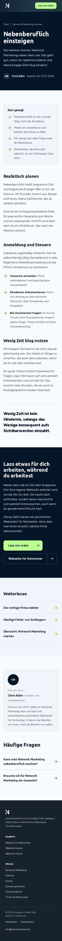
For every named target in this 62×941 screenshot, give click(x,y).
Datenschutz (27, 922)
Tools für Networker (17, 897)
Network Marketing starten (27, 24)
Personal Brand (14, 891)
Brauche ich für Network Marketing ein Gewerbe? (20, 778)
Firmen (9, 881)
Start (6, 24)
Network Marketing (16, 870)
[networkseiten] (7, 5)
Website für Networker (18, 842)
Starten (10, 875)
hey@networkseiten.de (18, 929)
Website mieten (14, 848)
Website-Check (14, 853)
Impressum (11, 922)
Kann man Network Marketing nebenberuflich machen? (24, 762)
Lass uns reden (46, 5)
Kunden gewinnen (15, 886)
